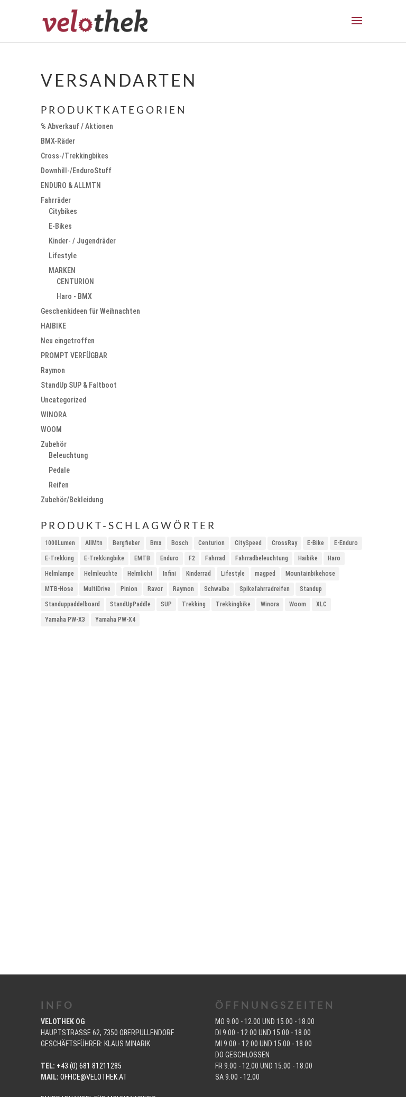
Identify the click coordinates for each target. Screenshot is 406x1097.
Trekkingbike (233, 604)
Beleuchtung (68, 455)
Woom (297, 604)
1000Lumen (60, 543)
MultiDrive (97, 589)
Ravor (155, 589)
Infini (169, 573)
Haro (334, 558)
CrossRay (284, 543)
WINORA (54, 414)
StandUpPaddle (130, 604)
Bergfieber (126, 543)
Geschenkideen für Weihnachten (90, 311)
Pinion (129, 589)
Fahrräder (56, 200)
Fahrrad (215, 558)
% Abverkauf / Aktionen (77, 126)
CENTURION (75, 281)
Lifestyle (63, 255)
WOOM (51, 429)
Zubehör (54, 444)
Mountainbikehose (310, 573)
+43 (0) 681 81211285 (89, 1066)
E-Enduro (346, 543)
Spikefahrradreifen (264, 589)
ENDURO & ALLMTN (71, 185)
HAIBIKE (53, 326)
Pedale (59, 470)
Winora (270, 604)
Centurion (211, 543)
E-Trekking (59, 558)
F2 (192, 558)
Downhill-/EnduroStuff (76, 170)
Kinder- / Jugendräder (82, 241)
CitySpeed (248, 543)
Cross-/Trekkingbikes (74, 156)
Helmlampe (59, 573)
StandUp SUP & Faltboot (79, 385)
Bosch (179, 543)
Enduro (169, 558)
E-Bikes (60, 226)
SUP (166, 604)
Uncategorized (63, 400)
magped (265, 573)
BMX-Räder (58, 141)
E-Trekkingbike (104, 558)
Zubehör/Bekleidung (72, 499)
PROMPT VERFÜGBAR (74, 355)
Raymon (53, 370)
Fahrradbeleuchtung (261, 558)
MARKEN (62, 270)
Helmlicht (140, 573)
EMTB (142, 558)
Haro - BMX (74, 296)
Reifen (59, 485)
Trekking (194, 604)
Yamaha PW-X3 (65, 619)
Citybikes (63, 211)
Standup (311, 589)
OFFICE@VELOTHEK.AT (93, 1077)
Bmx (155, 543)
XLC (321, 604)
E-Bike (315, 543)
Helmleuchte (100, 573)
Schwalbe (216, 589)
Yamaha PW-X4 (115, 619)
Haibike (308, 558)
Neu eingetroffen (68, 340)
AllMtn (94, 543)
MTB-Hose (59, 589)
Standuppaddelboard (72, 604)
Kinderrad (198, 573)
